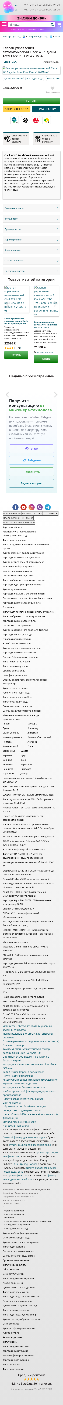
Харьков (7, 755)
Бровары (32, 723)
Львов (6, 723)
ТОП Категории (12, 513)
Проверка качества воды (16, 1260)
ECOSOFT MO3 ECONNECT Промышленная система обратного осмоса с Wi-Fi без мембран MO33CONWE (28, 828)
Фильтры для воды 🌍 (14, 36)
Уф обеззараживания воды (17, 571)
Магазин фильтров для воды (18, 1355)
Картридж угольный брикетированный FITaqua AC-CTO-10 (29, 965)
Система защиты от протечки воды (22, 710)
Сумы (6, 728)
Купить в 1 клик (16, 108)
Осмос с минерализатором (17, 1301)
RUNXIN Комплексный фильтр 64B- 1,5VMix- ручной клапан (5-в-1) (26, 842)
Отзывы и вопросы (15, 260)
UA (16, 10)
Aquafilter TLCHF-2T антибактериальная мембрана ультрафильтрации (24, 893)
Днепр (23, 773)
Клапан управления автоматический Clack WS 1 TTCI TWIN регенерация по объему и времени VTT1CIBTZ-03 (45, 325)
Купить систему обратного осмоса (21, 1319)
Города (26, 513)
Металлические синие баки (19, 1121)
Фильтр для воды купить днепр (20, 1314)
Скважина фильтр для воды (17, 706)
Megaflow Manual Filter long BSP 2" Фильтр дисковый (25, 948)
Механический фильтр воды (18, 566)
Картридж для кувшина (15, 1350)
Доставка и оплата (14, 270)
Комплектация (12, 250)
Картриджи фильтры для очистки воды (24, 593)
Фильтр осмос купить (14, 1264)
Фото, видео (11, 218)
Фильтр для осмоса (13, 1369)
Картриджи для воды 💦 (40, 36)
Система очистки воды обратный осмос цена (27, 598)
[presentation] (9, 304)
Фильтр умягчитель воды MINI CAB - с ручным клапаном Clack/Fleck (28, 801)
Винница (7, 759)
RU (16, 5)
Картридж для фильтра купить (19, 620)
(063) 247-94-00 (51, 4)
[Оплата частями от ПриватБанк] (47, 120)
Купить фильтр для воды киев (19, 1287)
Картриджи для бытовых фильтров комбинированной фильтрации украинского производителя (29, 1091)
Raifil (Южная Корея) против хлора (23, 1072)
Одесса (24, 750)
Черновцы (26, 764)
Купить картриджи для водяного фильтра (25, 629)
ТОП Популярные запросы (19, 522)
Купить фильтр (11, 1332)
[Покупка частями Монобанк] (25, 120)
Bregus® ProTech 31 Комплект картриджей (26, 879)
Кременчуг (33, 728)
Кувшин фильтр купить (15, 688)
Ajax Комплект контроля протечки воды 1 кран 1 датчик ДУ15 (28, 788)
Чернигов (8, 768)
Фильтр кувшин (11, 1364)
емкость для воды (14, 1214)
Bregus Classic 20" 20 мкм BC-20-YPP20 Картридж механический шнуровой (28, 872)
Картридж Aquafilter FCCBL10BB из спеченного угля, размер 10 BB (28, 902)
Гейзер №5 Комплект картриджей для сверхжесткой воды (23, 817)
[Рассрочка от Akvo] (15, 120)
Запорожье (9, 750)
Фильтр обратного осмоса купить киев (24, 616)
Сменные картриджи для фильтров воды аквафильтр (25, 681)
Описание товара (14, 208)
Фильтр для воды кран (15, 540)
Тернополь (9, 773)
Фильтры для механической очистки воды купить (26, 546)
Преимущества (13, 229)
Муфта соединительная (15, 942)
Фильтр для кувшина (14, 1246)
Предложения (11, 518)
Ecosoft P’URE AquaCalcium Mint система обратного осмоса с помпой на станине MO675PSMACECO (24, 1018)
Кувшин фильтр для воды (16, 692)
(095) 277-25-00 (51, 9)
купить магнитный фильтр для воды (23, 78)
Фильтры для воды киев (16, 1346)
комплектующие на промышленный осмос (28, 1221)
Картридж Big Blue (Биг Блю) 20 (22, 1052)
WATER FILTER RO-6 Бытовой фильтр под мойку (28, 836)
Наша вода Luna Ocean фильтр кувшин (24, 996)
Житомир (32, 732)
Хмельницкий (10, 746)
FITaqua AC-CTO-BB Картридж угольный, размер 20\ (29, 973)
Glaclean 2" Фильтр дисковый (18, 908)
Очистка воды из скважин (17, 638)
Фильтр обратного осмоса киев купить (24, 580)
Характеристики (13, 239)
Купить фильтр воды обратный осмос (23, 561)
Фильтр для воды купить (16, 1291)
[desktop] (31, 24)
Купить (31, 101)
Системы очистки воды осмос (19, 1251)
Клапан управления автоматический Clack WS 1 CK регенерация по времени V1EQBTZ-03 (16, 321)
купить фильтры (17, 1175)
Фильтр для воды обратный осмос (21, 1296)
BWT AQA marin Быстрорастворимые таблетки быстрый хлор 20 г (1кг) (28, 923)
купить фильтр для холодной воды (30, 1144)
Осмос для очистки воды (16, 1228)
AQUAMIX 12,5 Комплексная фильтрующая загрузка (26, 956)
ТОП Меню (26, 518)
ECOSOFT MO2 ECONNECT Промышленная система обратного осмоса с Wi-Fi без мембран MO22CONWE (28, 933)
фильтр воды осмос (25, 1164)
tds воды (9, 1217)
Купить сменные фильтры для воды (22, 648)
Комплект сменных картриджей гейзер (26, 1049)
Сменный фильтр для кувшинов (20, 657)
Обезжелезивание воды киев (18, 575)
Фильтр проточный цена (16, 661)
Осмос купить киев (13, 1273)
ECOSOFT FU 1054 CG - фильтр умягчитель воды (28, 794)
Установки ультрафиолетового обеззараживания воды (19, 533)
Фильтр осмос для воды (15, 701)
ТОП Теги (37, 513)
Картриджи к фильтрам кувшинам (21, 557)
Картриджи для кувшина (16, 1359)
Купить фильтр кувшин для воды (20, 1305)
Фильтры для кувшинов (16, 1310)
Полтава (7, 741)
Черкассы (8, 764)
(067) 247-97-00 (32, 9)
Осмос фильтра (11, 1323)
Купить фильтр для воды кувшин (20, 1242)
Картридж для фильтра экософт (20, 652)
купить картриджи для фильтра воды (27, 29)
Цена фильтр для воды (15, 675)
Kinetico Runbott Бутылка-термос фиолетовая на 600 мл (29, 809)
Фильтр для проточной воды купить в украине (28, 611)
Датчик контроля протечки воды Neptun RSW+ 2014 (28, 990)
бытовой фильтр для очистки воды (24, 1137)
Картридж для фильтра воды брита (22, 602)
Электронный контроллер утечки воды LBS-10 (28, 1001)
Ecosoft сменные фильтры (17, 643)
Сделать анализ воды (14, 670)
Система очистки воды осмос (18, 1255)
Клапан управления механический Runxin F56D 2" (28, 864)
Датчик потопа (12, 1102)
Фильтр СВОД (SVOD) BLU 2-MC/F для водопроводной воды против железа (23, 855)
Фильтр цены (10, 1341)
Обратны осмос (11, 1269)
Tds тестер (8, 607)
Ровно (30, 746)
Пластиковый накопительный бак (23, 1098)
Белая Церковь (11, 732)
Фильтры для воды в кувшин (18, 1278)
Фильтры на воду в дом (15, 666)
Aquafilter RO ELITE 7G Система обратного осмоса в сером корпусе (25, 1007)
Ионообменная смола (16, 1125)
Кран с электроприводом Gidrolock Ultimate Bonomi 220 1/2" (26, 981)
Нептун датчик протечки (18, 1075)
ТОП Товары (50, 513)
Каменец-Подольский (39, 737)
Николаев (25, 768)
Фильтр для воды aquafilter (17, 697)
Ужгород (32, 741)
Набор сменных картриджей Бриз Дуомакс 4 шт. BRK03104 (27, 779)
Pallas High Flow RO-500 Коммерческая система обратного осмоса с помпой (28, 885)
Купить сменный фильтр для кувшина (23, 552)
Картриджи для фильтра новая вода (22, 584)
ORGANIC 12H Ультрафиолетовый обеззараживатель (21, 915)
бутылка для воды (14, 1210)
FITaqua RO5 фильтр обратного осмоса (24, 849)
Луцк (23, 755)
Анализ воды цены (13, 1282)
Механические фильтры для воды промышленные (21, 717)
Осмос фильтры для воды (16, 1237)
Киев (23, 759)
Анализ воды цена (12, 1337)
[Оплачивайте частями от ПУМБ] (36, 120)
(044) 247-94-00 (32, 4)
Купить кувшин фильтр (15, 589)
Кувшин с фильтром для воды (19, 1328)
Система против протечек (17, 625)
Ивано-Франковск (12, 737)
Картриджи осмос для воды (17, 634)
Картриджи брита (12, 527)
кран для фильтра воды (17, 1224)
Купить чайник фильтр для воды (20, 1233)
